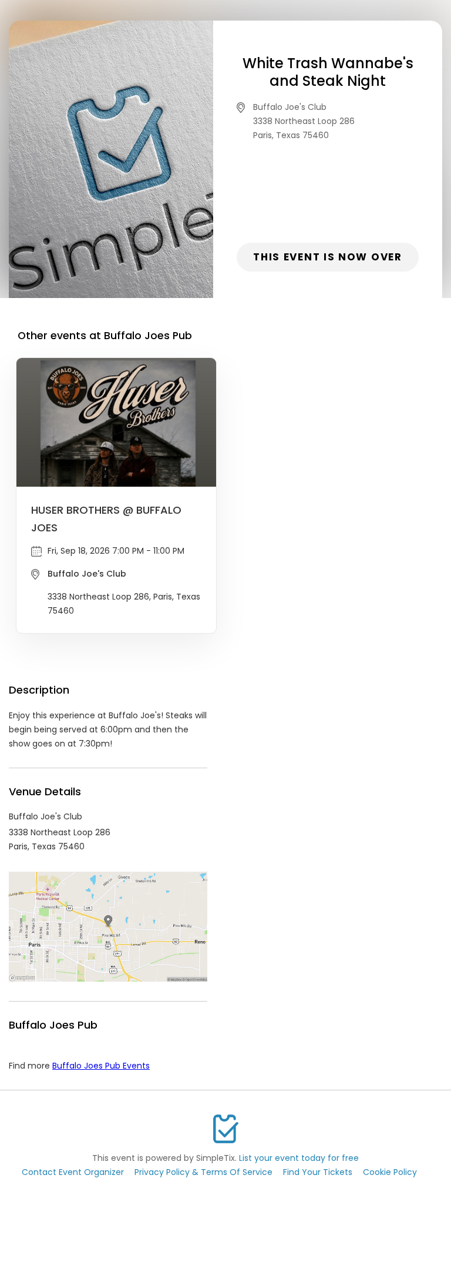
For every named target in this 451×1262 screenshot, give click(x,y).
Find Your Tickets (317, 1172)
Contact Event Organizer (73, 1172)
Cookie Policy (390, 1172)
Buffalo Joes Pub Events (101, 1066)
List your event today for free (299, 1158)
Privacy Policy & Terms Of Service (203, 1172)
